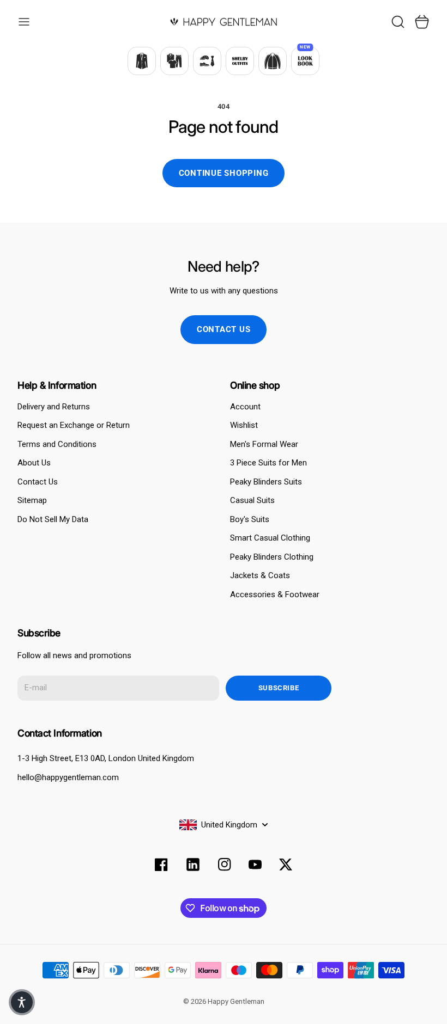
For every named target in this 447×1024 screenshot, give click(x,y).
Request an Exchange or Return (73, 425)
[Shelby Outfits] (240, 61)
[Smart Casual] (174, 61)
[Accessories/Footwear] (207, 61)
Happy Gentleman (236, 1001)
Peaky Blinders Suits (266, 482)
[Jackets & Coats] (272, 61)
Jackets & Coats (260, 575)
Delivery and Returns (53, 407)
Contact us (224, 329)
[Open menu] (24, 22)
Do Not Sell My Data (52, 519)
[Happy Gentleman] (223, 22)
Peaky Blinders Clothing (271, 557)
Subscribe (278, 688)
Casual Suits (252, 500)
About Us (34, 463)
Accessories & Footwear (274, 594)
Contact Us (37, 482)
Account (245, 407)
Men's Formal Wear (264, 444)
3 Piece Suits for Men (268, 463)
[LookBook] (305, 61)
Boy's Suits (249, 519)
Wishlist (244, 425)
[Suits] (142, 61)
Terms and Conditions (56, 444)
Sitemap (32, 500)
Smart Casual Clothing (270, 538)
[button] (22, 1002)
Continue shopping (224, 173)
